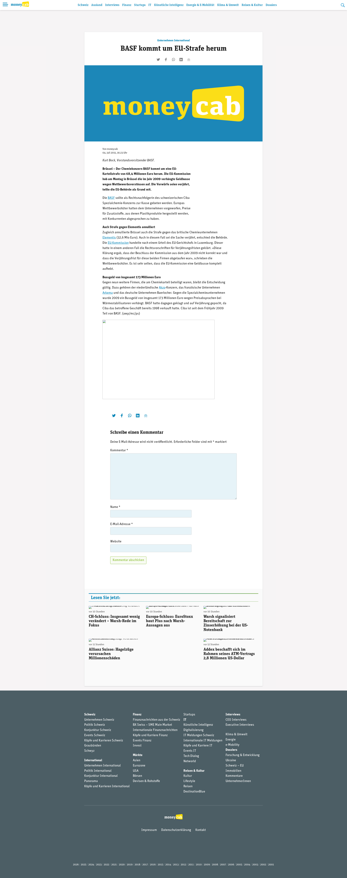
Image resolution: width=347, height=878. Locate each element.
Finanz (126, 5)
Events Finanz (142, 740)
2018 (137, 864)
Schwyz (89, 751)
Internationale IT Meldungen (202, 740)
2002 (263, 864)
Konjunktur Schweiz (97, 730)
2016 (153, 864)
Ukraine (231, 760)
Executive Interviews (240, 725)
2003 (255, 864)
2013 (176, 864)
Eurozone (139, 765)
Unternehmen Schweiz (99, 720)
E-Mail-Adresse (121, 524)
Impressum (149, 830)
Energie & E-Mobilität (200, 5)
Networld (189, 761)
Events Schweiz (94, 735)
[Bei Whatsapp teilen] (173, 59)
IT (149, 5)
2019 (129, 864)
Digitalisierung (193, 730)
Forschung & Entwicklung (243, 755)
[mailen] (188, 59)
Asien (136, 760)
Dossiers (271, 5)
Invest (137, 745)
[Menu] (5, 5)
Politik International (98, 771)
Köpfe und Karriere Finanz (150, 735)
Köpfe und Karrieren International (107, 786)
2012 (183, 864)
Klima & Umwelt (228, 5)
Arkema (107, 293)
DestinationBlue (194, 791)
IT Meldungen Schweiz (198, 735)
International (93, 760)
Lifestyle (189, 781)
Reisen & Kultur (252, 5)
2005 (239, 864)
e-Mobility (232, 745)
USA (135, 771)
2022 (106, 864)
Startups (139, 5)
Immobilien (233, 771)
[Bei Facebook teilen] (166, 59)
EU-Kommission (118, 243)
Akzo (162, 287)
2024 (91, 864)
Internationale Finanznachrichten (155, 730)
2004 (247, 864)
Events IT (189, 751)
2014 (168, 864)
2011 (191, 864)
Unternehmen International (173, 40)
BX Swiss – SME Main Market (152, 725)
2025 (83, 864)
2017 (145, 864)
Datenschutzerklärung (176, 830)
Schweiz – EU (235, 765)
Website (115, 541)
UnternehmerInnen (238, 781)
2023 (99, 864)
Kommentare (234, 776)
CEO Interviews (236, 720)
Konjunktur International (101, 776)
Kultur (187, 776)
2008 (215, 864)
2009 (207, 864)
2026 (76, 864)
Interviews (112, 5)
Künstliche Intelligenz (168, 5)
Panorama (91, 781)
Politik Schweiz (94, 725)
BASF (111, 198)
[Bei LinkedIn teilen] (181, 59)
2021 (114, 864)
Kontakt (200, 830)
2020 (122, 864)
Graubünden (92, 745)
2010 (199, 864)
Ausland (96, 5)
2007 (223, 864)
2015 (160, 864)
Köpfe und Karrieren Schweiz (103, 740)
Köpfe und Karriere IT (197, 745)
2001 (271, 864)
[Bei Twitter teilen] (158, 59)
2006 (231, 864)
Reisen (187, 786)
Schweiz (83, 5)
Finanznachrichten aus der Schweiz (156, 720)
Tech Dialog (191, 756)
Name (115, 507)
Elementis (109, 237)
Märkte (137, 755)
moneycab (112, 149)
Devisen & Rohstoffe (146, 781)
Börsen (137, 776)
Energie (231, 739)
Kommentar (119, 450)
